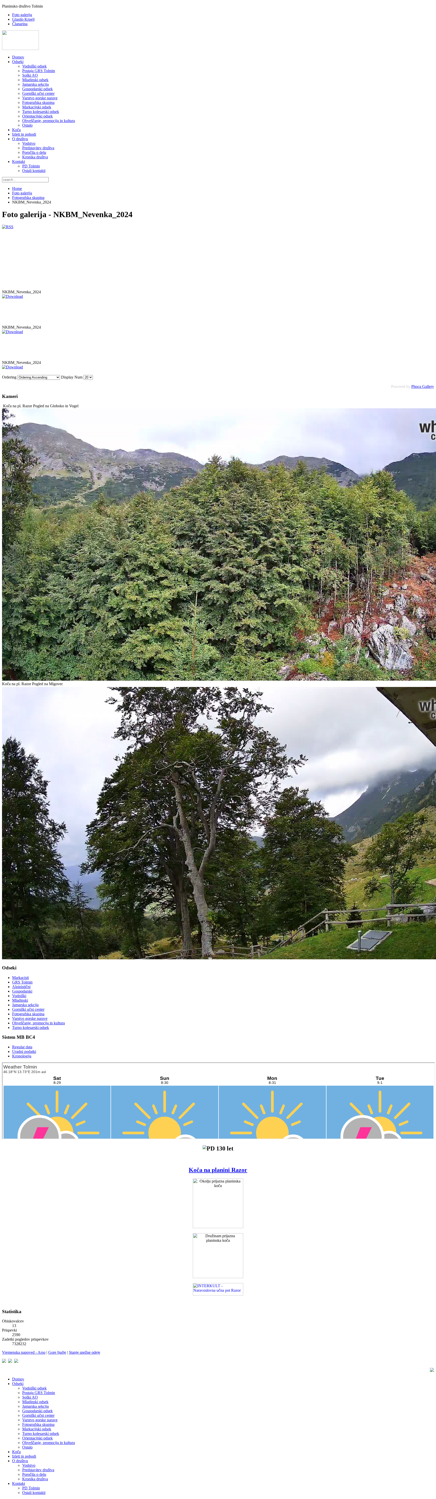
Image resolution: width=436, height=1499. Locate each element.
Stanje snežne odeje (84, 1352)
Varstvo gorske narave (40, 98)
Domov (18, 57)
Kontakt (18, 161)
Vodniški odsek (34, 66)
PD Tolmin (31, 166)
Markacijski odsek (36, 107)
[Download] (12, 296)
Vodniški (19, 996)
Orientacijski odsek (37, 116)
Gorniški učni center (38, 93)
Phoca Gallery (422, 386)
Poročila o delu (34, 152)
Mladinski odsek (35, 80)
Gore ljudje (57, 1352)
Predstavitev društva (38, 148)
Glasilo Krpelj (23, 19)
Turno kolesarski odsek (40, 111)
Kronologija (21, 1056)
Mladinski (20, 1000)
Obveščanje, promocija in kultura (48, 121)
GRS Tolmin (22, 982)
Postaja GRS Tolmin (38, 71)
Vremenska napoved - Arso (23, 1352)
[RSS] (7, 227)
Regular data (22, 1047)
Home (17, 188)
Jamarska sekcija (35, 84)
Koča (16, 130)
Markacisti (20, 977)
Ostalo (27, 125)
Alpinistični (21, 987)
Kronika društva (35, 157)
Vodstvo (28, 143)
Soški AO (30, 75)
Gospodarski (22, 991)
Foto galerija (22, 15)
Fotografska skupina (38, 102)
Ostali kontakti (33, 170)
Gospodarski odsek (37, 89)
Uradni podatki (24, 1051)
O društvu (20, 139)
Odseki (17, 62)
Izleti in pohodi (24, 134)
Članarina (20, 24)
